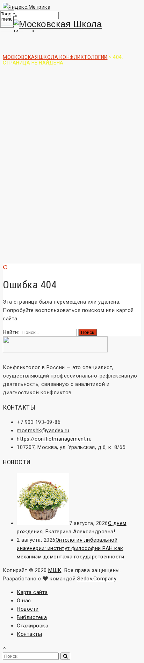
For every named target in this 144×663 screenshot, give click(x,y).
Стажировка (32, 626)
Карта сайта (32, 592)
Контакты (29, 634)
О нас (24, 600)
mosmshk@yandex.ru (43, 430)
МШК (55, 570)
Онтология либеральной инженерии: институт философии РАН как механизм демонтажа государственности (70, 548)
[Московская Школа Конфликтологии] (72, 29)
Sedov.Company (97, 579)
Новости (28, 609)
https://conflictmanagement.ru (54, 439)
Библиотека (32, 617)
